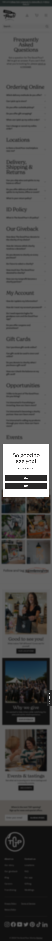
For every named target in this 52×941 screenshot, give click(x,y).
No (26, 485)
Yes (26, 477)
